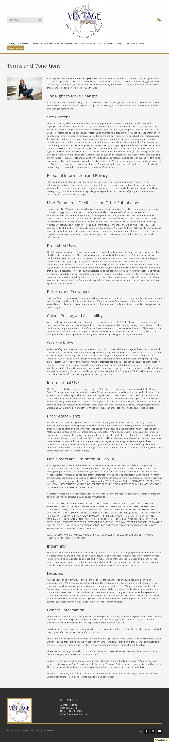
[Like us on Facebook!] (146, 731)
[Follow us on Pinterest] (153, 731)
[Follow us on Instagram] (159, 731)
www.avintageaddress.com (88, 78)
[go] (40, 20)
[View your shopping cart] (159, 20)
